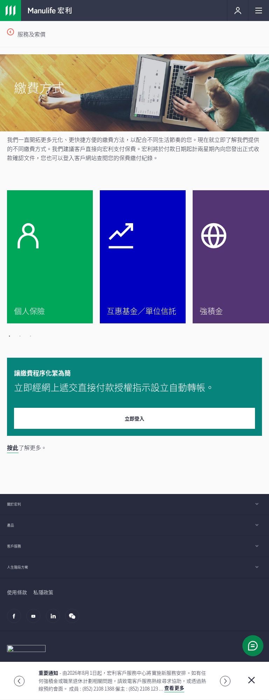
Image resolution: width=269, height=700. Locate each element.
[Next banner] (225, 681)
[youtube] (35, 619)
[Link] (10, 10)
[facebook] (16, 619)
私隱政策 (43, 592)
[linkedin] (55, 619)
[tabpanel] (53, 257)
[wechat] (74, 619)
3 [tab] (29, 335)
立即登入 (134, 418)
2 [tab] (19, 335)
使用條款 (17, 592)
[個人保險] (50, 257)
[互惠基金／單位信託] (143, 257)
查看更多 (174, 687)
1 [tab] (8, 335)
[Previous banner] (19, 681)
